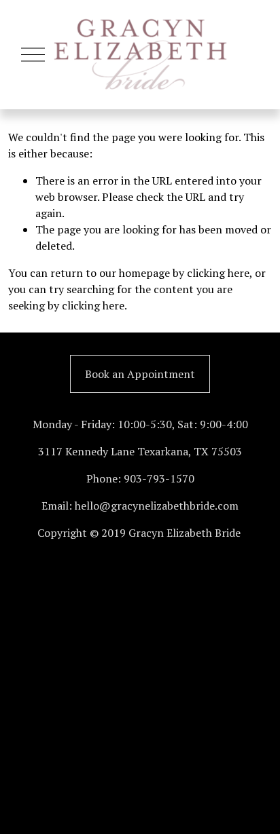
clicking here (218, 272)
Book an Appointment (140, 373)
